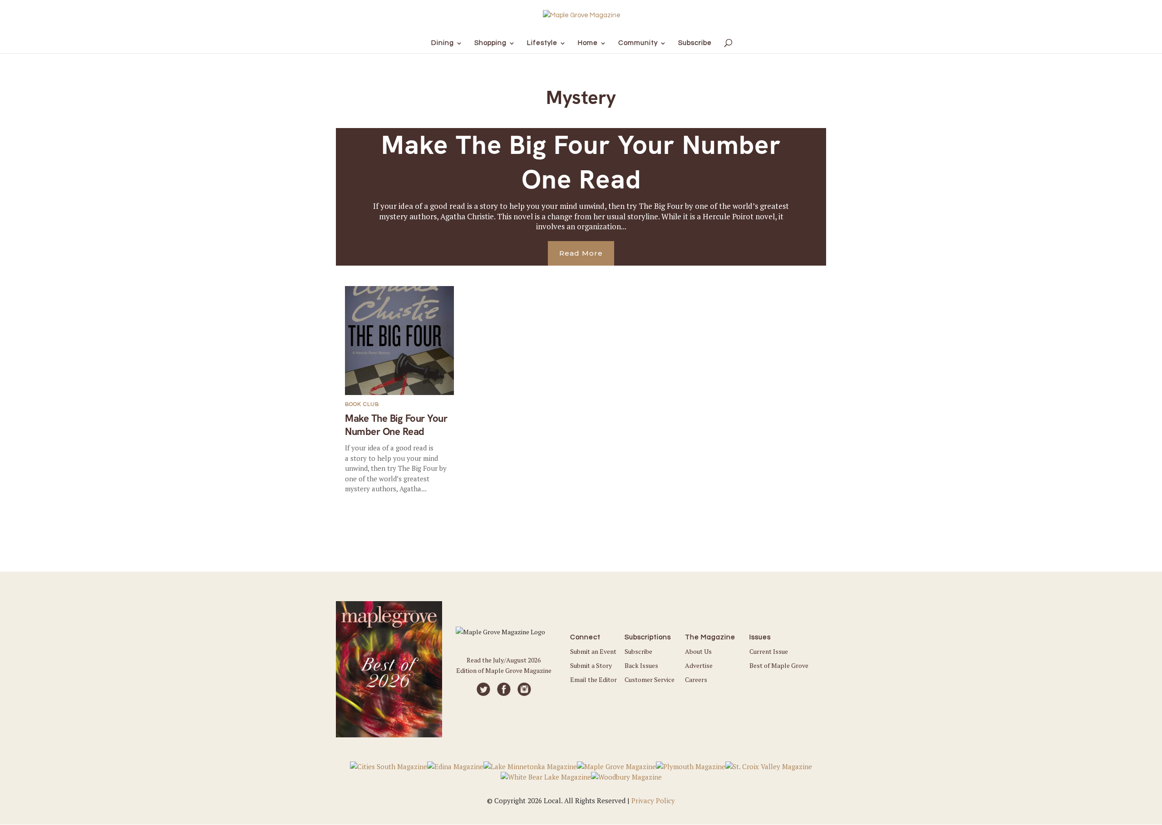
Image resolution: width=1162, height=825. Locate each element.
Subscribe (638, 651)
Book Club (362, 404)
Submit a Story (591, 665)
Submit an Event (593, 651)
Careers (696, 679)
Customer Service (650, 679)
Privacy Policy (653, 800)
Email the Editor (593, 679)
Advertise (699, 665)
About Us (698, 651)
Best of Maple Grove (778, 665)
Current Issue (768, 651)
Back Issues (641, 665)
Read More (581, 253)
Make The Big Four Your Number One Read (581, 162)
